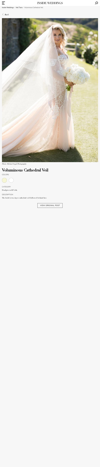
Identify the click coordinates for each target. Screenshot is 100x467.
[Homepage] (50, 3)
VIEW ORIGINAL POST (50, 205)
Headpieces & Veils (9, 190)
